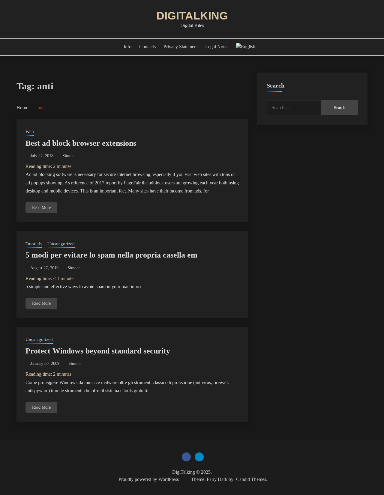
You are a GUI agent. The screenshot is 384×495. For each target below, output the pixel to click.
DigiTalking (192, 16)
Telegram (199, 456)
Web (30, 131)
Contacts (147, 46)
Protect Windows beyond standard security (98, 351)
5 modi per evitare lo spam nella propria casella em (111, 255)
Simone (68, 156)
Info (127, 46)
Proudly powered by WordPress (149, 479)
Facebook (186, 456)
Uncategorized (61, 243)
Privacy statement (181, 46)
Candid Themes (251, 479)
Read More (41, 207)
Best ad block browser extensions (81, 143)
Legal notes (216, 46)
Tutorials (34, 243)
